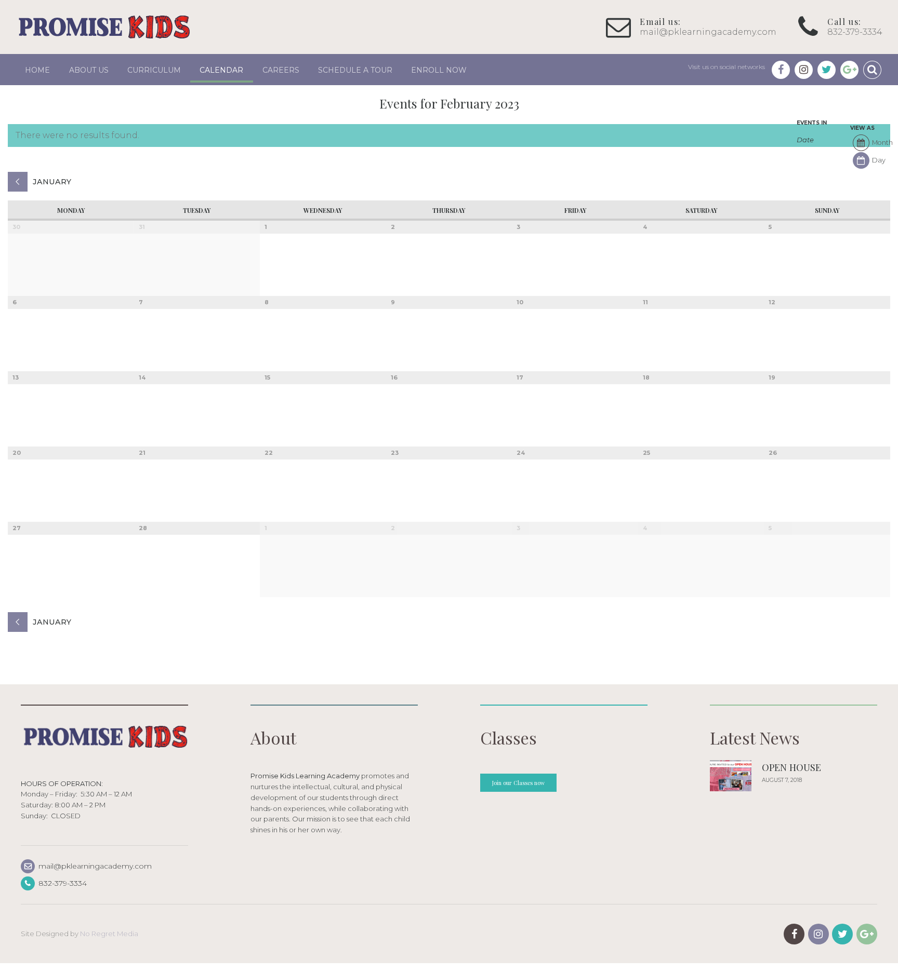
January (52, 181)
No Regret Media (109, 933)
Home (37, 70)
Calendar (221, 70)
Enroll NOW (439, 70)
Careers (280, 70)
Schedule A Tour (355, 70)
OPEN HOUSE (791, 767)
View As (862, 128)
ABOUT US (89, 70)
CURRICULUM (154, 70)
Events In (812, 123)
